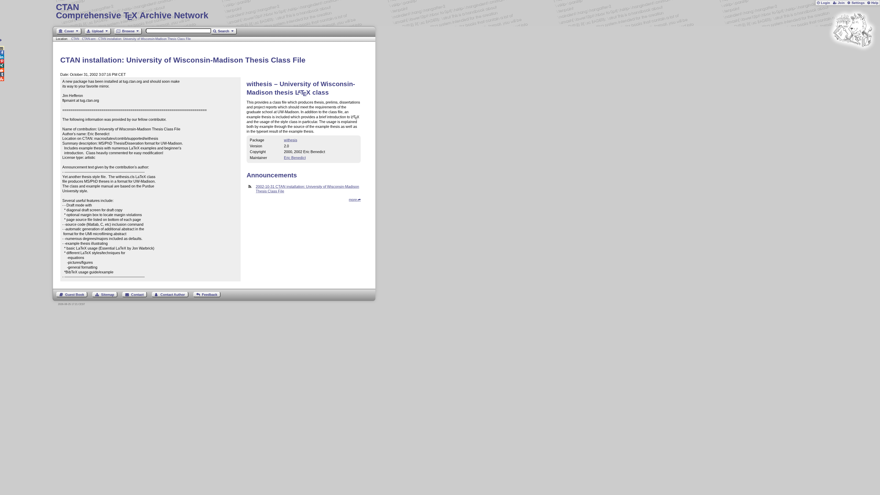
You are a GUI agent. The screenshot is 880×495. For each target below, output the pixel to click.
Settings (858, 3)
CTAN (75, 39)
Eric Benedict (295, 158)
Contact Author (172, 295)
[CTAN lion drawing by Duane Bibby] (852, 56)
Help (874, 3)
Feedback (209, 295)
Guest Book (74, 295)
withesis (290, 140)
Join (841, 3)
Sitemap (107, 295)
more (353, 200)
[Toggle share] (1, 40)
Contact (137, 295)
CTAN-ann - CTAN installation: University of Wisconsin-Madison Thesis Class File (136, 39)
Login (825, 3)
